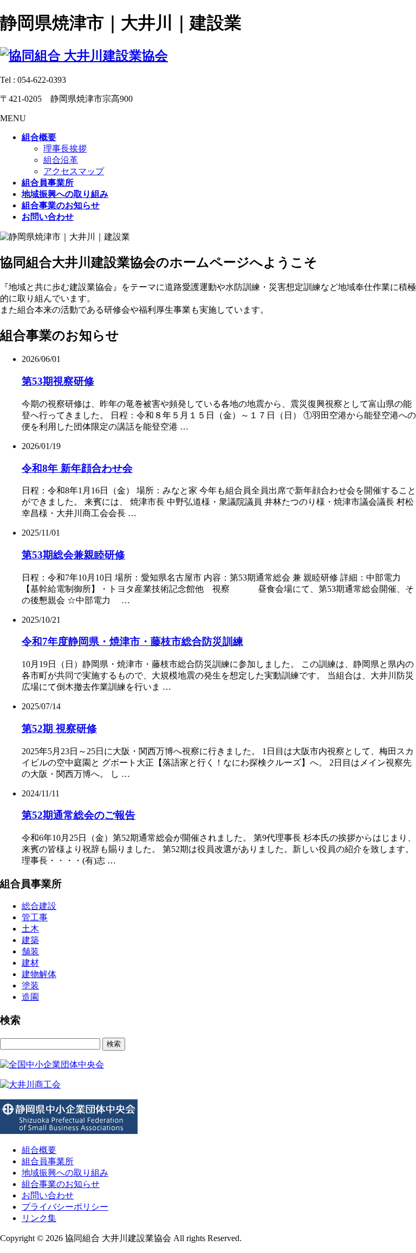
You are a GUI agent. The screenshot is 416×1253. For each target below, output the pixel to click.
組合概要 (39, 1150)
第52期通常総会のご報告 (78, 815)
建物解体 (39, 974)
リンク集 (39, 1218)
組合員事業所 (48, 1161)
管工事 (35, 917)
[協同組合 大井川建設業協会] (84, 56)
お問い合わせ (48, 1195)
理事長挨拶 (65, 148)
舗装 (30, 951)
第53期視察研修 (58, 381)
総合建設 (39, 906)
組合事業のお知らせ (61, 1184)
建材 (30, 962)
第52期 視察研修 (59, 728)
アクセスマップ (73, 171)
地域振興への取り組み (65, 1172)
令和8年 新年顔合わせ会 (77, 468)
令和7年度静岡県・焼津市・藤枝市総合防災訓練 (132, 641)
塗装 (30, 985)
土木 (30, 928)
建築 (30, 940)
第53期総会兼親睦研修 (73, 554)
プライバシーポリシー (65, 1206)
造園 (30, 996)
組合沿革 (60, 159)
